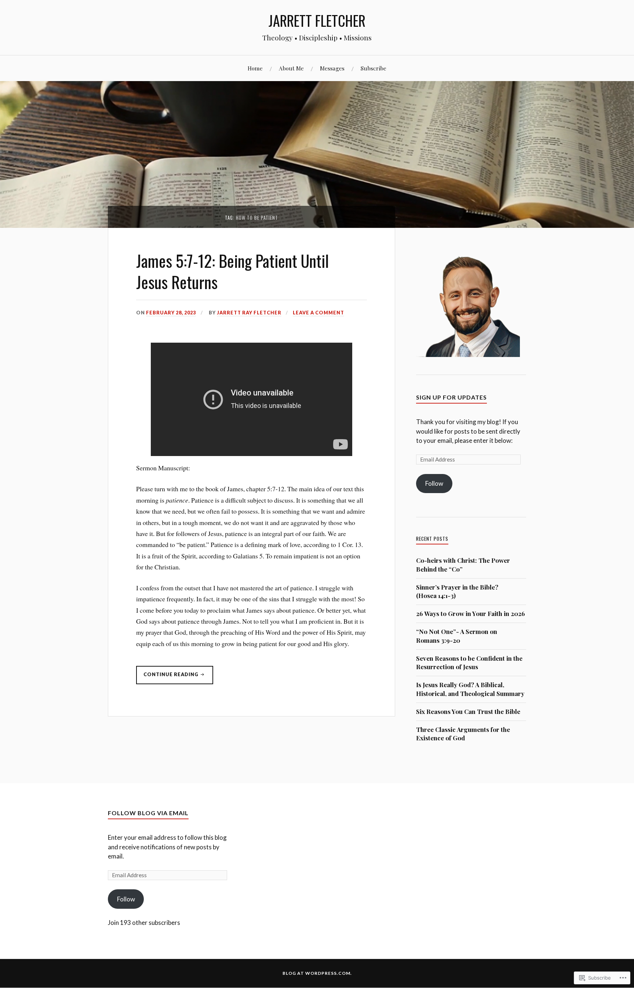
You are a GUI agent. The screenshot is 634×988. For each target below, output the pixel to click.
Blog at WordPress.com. (317, 973)
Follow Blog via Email (148, 812)
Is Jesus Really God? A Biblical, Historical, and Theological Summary (470, 689)
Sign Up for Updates (451, 397)
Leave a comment (318, 313)
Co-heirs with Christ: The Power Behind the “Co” (463, 564)
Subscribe (373, 68)
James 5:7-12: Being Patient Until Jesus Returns (232, 271)
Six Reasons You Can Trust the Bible (468, 711)
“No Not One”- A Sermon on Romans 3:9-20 (456, 635)
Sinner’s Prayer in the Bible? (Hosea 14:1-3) (457, 591)
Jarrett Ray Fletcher (249, 313)
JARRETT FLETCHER (317, 20)
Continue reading (168, 677)
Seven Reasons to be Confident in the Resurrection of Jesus (469, 662)
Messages (332, 68)
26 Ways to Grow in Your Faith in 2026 (470, 613)
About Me (291, 68)
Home (255, 68)
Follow (434, 483)
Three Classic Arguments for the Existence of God (463, 733)
